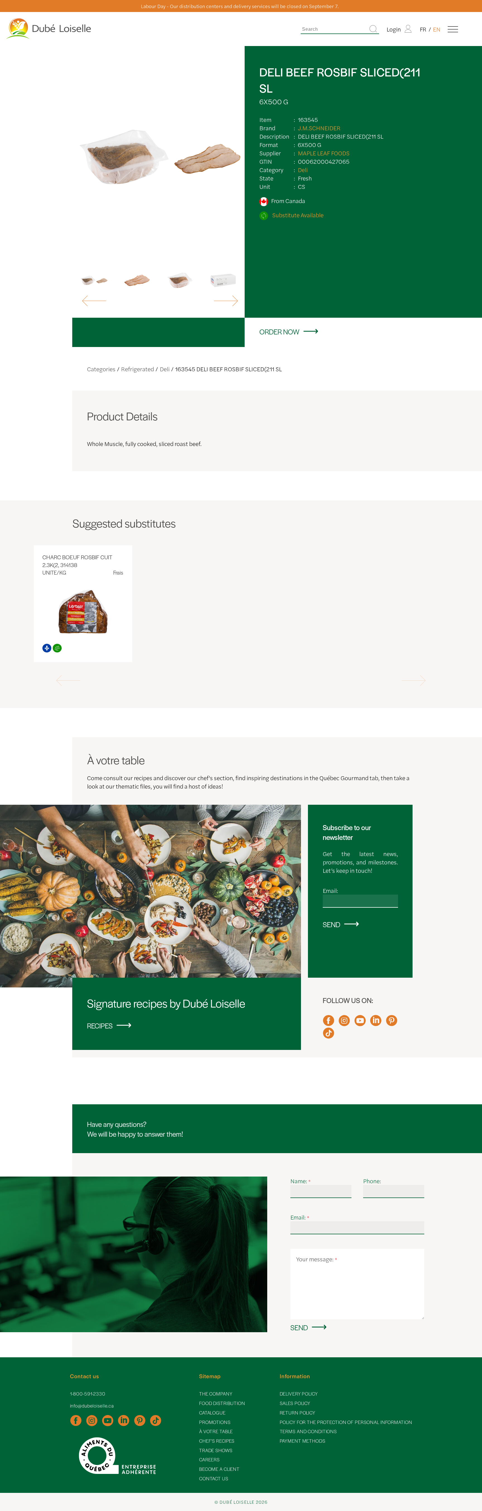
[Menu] (453, 29)
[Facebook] (328, 1023)
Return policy (297, 1412)
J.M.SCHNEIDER (319, 128)
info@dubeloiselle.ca (92, 1405)
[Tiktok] (328, 1036)
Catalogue (212, 1412)
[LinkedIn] (376, 1023)
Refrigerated (137, 369)
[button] (95, 301)
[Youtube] (360, 1023)
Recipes (100, 1025)
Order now (279, 331)
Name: (300, 1181)
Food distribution (222, 1403)
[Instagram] (344, 1023)
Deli (303, 169)
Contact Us (213, 1478)
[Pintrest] (391, 1023)
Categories (101, 369)
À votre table (216, 1431)
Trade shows (216, 1450)
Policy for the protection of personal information (346, 1422)
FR (423, 29)
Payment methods (303, 1441)
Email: (330, 890)
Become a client (219, 1469)
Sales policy (295, 1403)
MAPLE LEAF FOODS (324, 153)
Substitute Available (297, 215)
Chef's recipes (217, 1441)
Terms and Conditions (308, 1431)
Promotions (215, 1422)
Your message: (316, 1259)
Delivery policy (299, 1393)
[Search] (373, 29)
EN (436, 29)
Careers (209, 1459)
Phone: (372, 1181)
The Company (216, 1393)
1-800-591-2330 (87, 1393)
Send (331, 924)
